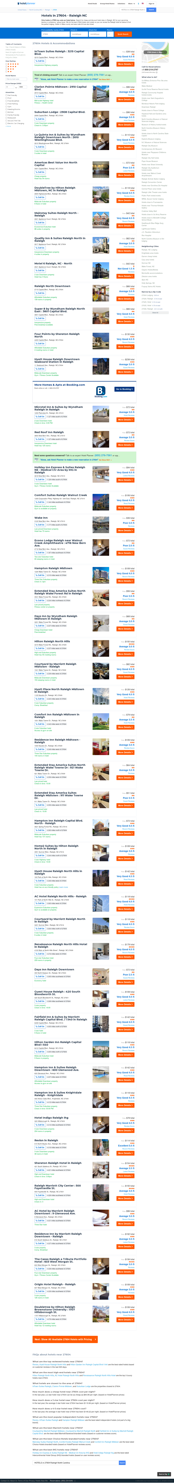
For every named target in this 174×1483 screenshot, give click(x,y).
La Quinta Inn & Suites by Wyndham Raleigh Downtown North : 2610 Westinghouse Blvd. (59, 137)
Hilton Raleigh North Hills (52, 641)
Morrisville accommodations (152, 273)
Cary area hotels (148, 259)
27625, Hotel (146, 302)
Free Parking (13, 104)
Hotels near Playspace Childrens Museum (154, 153)
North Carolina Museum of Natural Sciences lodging (154, 120)
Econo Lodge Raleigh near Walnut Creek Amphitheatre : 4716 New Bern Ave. (60, 543)
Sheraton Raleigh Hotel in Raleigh (58, 1163)
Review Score (129, 196)
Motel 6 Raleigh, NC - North (53, 263)
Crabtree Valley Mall (149, 211)
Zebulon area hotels (149, 276)
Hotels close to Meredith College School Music (154, 218)
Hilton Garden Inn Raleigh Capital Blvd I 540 (57, 1043)
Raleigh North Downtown (52, 286)
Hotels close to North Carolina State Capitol (155, 134)
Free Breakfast (13, 101)
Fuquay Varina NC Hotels (151, 286)
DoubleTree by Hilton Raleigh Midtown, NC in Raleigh (54, 189)
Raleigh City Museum (150, 145)
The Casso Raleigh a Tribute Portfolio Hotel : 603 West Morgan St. (60, 1260)
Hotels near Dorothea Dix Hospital (154, 185)
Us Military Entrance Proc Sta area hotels (154, 81)
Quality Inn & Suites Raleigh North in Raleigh (59, 239)
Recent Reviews (128, 221)
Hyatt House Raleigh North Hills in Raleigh (58, 872)
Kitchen (11, 112)
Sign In (151, 3)
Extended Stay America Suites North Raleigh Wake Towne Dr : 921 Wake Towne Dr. (59, 768)
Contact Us (5, 1481)
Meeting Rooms (14, 109)
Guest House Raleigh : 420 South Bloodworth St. (57, 993)
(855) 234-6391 (67, 1481)
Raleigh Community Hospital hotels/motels (152, 93)
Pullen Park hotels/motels (151, 195)
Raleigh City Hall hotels (150, 158)
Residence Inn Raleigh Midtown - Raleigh (57, 741)
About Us (13, 1481)
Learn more (63, 887)
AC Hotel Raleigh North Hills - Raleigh (60, 896)
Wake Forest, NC (148, 266)
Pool (9, 98)
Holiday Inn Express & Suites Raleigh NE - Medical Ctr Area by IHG (61, 1452)
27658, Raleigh (147, 309)
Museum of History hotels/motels (154, 124)
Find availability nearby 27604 (52, 30)
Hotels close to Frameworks (152, 202)
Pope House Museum (150, 161)
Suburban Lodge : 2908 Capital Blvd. (59, 112)
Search (151, 10)
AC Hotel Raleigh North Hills (67, 1375)
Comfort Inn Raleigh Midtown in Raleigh (56, 715)
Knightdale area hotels (150, 253)
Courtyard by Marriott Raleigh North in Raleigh (59, 920)
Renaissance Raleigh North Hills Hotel (99, 1375)
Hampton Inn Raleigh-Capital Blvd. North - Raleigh (58, 822)
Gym (9, 106)
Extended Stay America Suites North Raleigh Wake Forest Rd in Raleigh (59, 592)
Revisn (35, 1364)
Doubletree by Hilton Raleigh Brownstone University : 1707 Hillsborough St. (54, 1310)
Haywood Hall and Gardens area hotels (154, 114)
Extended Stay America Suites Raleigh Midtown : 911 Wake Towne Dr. (58, 795)
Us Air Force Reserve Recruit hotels (155, 89)
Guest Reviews (128, 60)
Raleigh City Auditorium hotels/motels (150, 169)
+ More (8, 126)
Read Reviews (129, 503)
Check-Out (93, 30)
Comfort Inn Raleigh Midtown (107, 1441)
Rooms (109, 30)
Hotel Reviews (129, 120)
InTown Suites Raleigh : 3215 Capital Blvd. (59, 52)
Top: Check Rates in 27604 (16, 47)
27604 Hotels (11, 50)
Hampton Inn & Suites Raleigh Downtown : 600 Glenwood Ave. (56, 1068)
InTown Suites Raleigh (42, 1386)
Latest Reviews (128, 171)
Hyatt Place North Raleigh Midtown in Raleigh (59, 690)
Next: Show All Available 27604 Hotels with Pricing (63, 1339)
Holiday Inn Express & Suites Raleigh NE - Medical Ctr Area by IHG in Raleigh (59, 470)
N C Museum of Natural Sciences (154, 142)
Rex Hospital (146, 235)
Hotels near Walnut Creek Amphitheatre (151, 174)
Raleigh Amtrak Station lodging (153, 179)
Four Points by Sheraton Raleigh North (57, 335)
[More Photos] (101, 66)
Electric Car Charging (16, 123)
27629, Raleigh (147, 298)
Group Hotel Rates (107, 3)
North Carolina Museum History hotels (153, 129)
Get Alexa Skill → (105, 79)
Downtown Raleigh (149, 107)
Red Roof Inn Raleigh (49, 432)
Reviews (131, 95)
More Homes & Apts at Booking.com (59, 385)
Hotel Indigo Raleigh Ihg (51, 1117)
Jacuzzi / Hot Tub (14, 121)
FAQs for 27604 (11, 57)
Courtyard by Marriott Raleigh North (80, 1431)
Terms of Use (23, 1481)
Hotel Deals (92, 3)
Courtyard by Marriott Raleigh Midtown (49, 1431)
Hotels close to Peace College (153, 110)
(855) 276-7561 (96, 74)
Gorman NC (146, 263)
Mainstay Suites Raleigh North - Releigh (56, 214)
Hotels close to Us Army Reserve (154, 214)
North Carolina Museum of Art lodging (153, 239)
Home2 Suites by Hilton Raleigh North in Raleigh (56, 847)
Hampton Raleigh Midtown (53, 568)
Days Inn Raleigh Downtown (54, 969)
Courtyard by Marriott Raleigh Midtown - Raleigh (55, 665)
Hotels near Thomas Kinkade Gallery (152, 206)
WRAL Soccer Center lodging (153, 199)
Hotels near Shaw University (152, 164)
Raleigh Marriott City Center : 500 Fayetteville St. (57, 1187)
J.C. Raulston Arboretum (151, 232)
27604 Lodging (147, 295)
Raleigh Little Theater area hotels (154, 192)
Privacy (32, 1481)
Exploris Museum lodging (151, 139)
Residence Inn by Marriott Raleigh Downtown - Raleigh (58, 1235)
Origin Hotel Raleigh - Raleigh (55, 1284)
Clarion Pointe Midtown (62, 1386)
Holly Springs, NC (148, 283)
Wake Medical (147, 86)
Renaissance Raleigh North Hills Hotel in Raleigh (60, 945)
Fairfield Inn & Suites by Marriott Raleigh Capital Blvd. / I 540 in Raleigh (60, 1018)
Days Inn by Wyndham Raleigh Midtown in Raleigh (55, 617)
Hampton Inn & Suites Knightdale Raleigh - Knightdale (58, 1094)
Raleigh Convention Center (152, 182)
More (130, 3)
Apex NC (145, 279)
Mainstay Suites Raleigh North (45, 1441)
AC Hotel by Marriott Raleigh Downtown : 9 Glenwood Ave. (55, 1212)
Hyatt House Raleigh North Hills (52, 1364)
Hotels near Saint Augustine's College (153, 99)
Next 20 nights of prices (14, 52)
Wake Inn (41, 518)
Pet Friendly (12, 95)
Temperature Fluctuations (15, 55)
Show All (155, 313)
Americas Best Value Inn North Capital (55, 163)
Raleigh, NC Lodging (149, 249)
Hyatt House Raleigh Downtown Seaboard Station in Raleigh (57, 360)
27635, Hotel (146, 305)
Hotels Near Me (42, 1481)
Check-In (74, 30)
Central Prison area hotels (151, 189)
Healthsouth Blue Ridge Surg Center (152, 224)
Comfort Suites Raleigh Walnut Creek (60, 495)
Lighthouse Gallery (149, 229)
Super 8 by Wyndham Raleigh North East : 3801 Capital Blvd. (59, 310)
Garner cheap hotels (149, 256)
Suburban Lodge (84, 1386)
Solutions (121, 3)
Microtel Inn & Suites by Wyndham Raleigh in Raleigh (58, 408)
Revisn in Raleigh (46, 1140)
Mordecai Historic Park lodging (153, 103)
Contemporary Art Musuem (152, 149)
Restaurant (12, 118)
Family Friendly (13, 115)
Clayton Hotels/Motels (150, 270)
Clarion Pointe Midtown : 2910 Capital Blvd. (60, 88)
